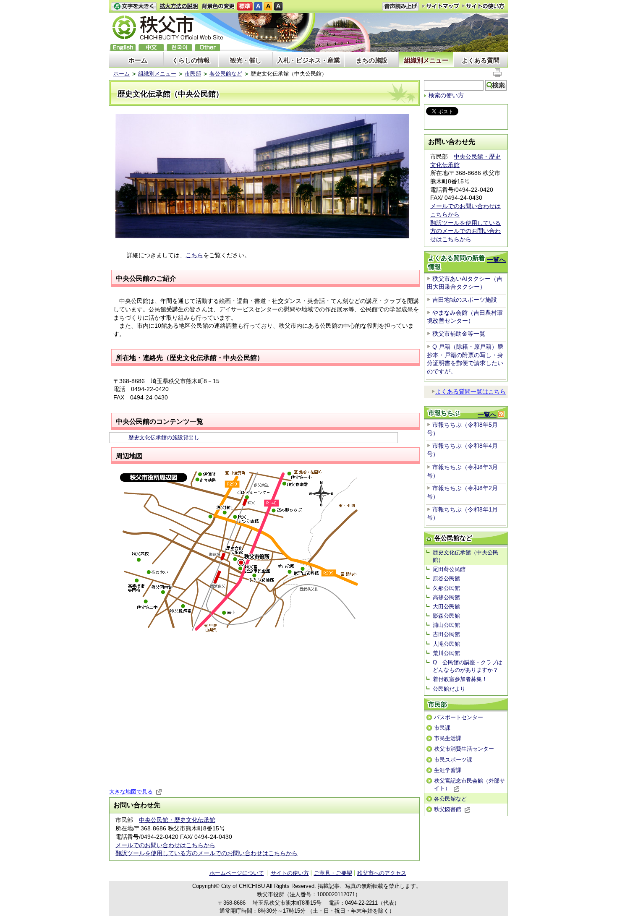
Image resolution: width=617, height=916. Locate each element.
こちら (194, 255)
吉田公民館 (446, 634)
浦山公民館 (446, 625)
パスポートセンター (458, 717)
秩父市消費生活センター (464, 749)
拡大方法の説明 (179, 6)
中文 (151, 47)
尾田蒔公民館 (449, 569)
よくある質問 (480, 60)
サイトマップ (441, 6)
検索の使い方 (446, 95)
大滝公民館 (446, 644)
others (207, 47)
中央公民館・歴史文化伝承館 (177, 820)
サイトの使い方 (483, 6)
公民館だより (449, 689)
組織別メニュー (426, 60)
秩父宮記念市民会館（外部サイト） (469, 784)
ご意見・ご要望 (333, 873)
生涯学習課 (447, 770)
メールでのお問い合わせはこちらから (165, 845)
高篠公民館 (446, 597)
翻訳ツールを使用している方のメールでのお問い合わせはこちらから (206, 853)
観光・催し (245, 60)
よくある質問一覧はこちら (470, 391)
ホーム (137, 60)
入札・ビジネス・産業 (308, 60)
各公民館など (225, 73)
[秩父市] (167, 29)
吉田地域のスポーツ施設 (464, 299)
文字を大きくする (134, 6)
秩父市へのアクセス (381, 873)
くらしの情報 (191, 60)
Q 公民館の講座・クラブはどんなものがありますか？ (467, 666)
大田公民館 (446, 606)
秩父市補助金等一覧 (458, 333)
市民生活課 (447, 738)
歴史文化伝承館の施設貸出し (163, 437)
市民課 (442, 728)
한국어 (179, 47)
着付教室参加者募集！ (460, 679)
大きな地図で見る (131, 791)
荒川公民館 (446, 653)
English (123, 47)
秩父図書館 (447, 809)
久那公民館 (446, 588)
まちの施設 (371, 60)
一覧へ (496, 259)
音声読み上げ (400, 6)
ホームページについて (236, 873)
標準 (245, 6)
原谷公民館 (446, 578)
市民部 (193, 73)
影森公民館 (446, 616)
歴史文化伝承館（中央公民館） (465, 556)
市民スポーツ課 (453, 760)
